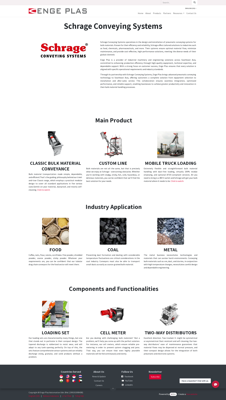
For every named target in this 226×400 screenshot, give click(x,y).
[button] (113, 388)
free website (191, 394)
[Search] (194, 2)
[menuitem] (140, 13)
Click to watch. (43, 189)
